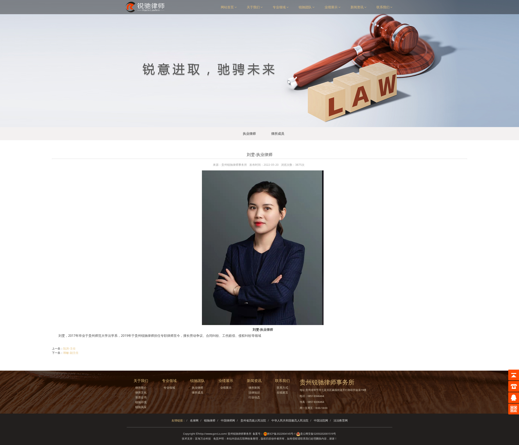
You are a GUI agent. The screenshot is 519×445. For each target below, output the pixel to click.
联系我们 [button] (383, 7)
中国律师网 (228, 420)
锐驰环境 (141, 402)
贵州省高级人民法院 (253, 420)
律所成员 (277, 133)
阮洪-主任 (69, 348)
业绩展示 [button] (331, 7)
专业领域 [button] (279, 7)
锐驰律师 (209, 420)
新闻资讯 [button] (357, 7)
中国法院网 (321, 420)
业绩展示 (226, 387)
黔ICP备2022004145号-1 (281, 433)
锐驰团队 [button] (305, 7)
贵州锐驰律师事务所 (239, 433)
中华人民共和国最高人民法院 (289, 420)
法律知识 (254, 392)
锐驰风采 (141, 407)
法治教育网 (340, 420)
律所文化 (141, 392)
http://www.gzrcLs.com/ (212, 433)
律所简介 (141, 387)
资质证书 (141, 397)
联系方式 (282, 387)
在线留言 (282, 392)
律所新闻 (254, 387)
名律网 (194, 420)
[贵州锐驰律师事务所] (146, 7)
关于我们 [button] (254, 7)
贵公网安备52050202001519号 (318, 433)
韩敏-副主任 (70, 353)
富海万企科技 (203, 438)
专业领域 (169, 387)
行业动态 (254, 397)
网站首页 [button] (228, 7)
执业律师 (249, 133)
